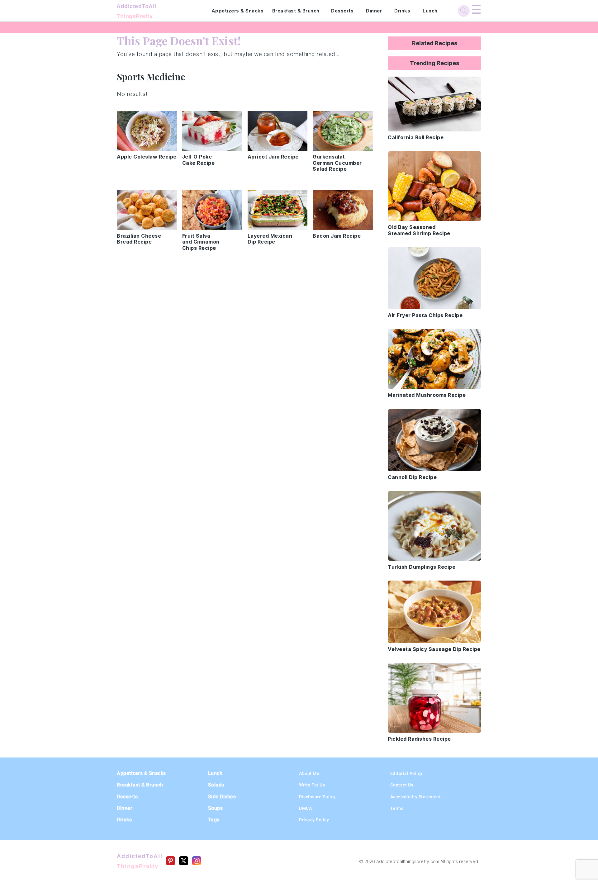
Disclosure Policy (317, 796)
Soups (215, 808)
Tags (214, 820)
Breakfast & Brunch (296, 11)
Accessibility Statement (415, 796)
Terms (397, 808)
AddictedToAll (136, 11)
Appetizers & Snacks (237, 11)
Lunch (430, 11)
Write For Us (312, 784)
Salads (216, 785)
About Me (309, 773)
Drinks (402, 11)
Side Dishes (222, 797)
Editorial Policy (406, 773)
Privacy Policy (314, 819)
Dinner (374, 11)
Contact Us (401, 784)
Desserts (342, 11)
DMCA (305, 808)
